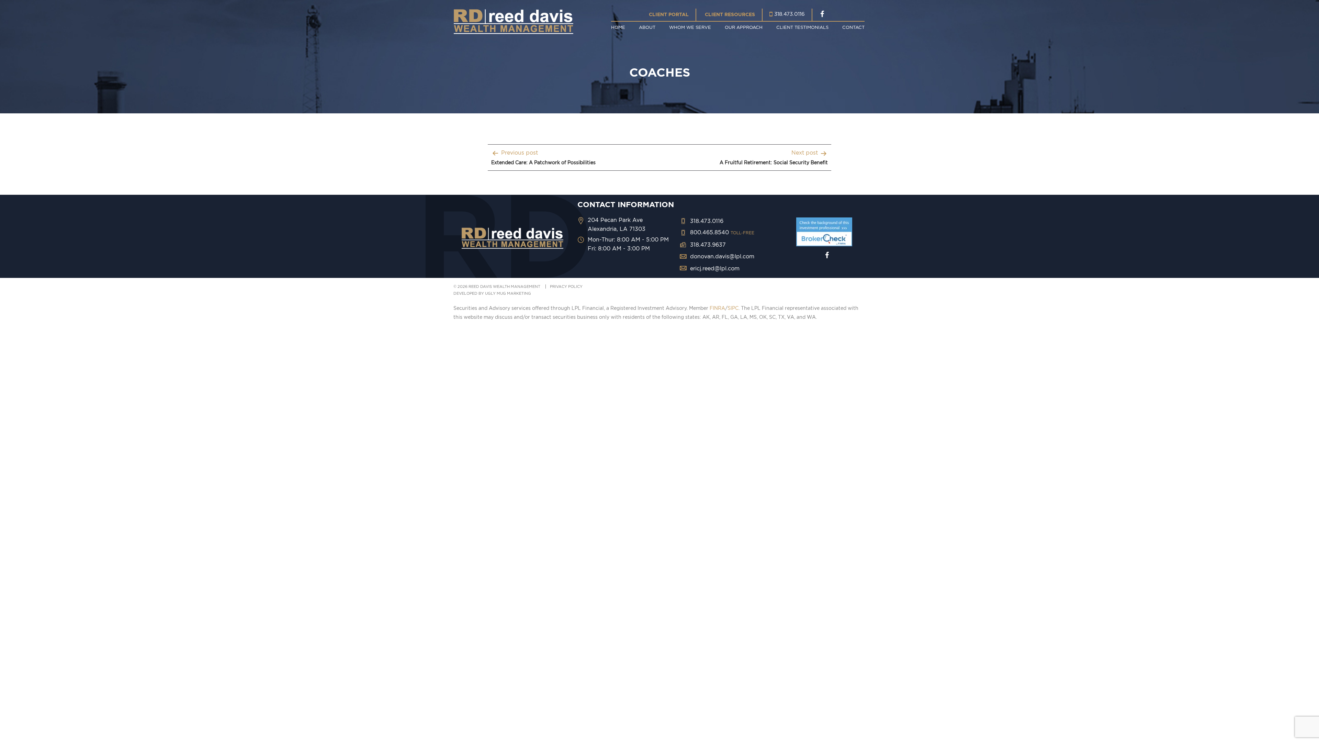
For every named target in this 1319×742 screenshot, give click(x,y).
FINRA (717, 308)
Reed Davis (513, 21)
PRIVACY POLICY (566, 286)
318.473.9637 (708, 244)
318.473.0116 (789, 13)
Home (618, 27)
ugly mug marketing (508, 293)
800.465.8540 (722, 232)
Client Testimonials (802, 27)
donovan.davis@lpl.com (722, 256)
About (647, 27)
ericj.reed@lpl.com (715, 268)
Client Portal (669, 14)
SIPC (733, 308)
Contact (853, 27)
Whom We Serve (690, 27)
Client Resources (730, 14)
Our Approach (744, 27)
